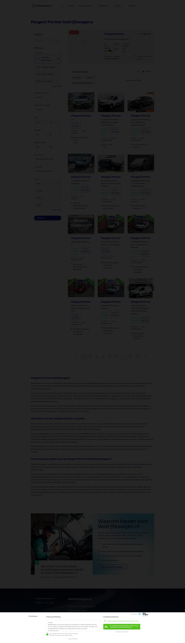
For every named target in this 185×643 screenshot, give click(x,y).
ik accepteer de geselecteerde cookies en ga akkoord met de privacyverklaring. (121, 626)
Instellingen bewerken (121, 631)
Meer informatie (73, 638)
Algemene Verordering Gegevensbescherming (61, 635)
